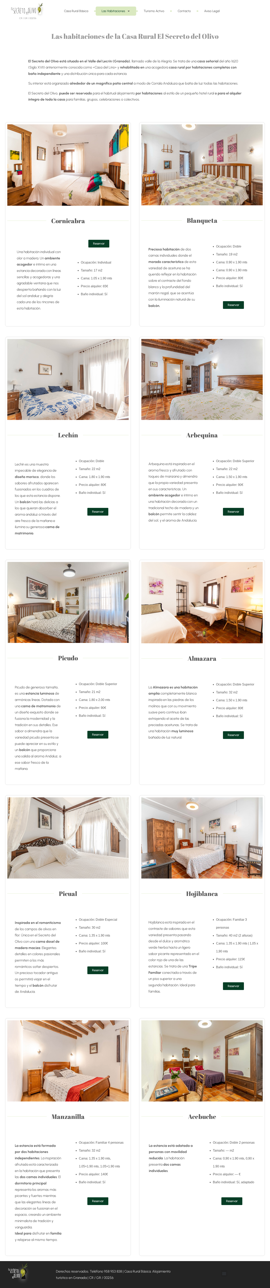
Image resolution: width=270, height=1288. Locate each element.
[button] (224, 1273)
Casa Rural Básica (76, 11)
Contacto (184, 11)
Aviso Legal (212, 11)
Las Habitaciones (113, 11)
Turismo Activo (154, 11)
